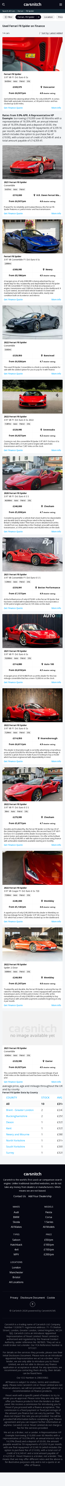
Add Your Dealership (40, 1196)
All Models (49, 1227)
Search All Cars (8, 11)
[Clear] (39, 17)
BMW (16, 1217)
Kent (8, 1128)
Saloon (16, 1239)
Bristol (16, 1277)
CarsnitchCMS (49, 1310)
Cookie (51, 1297)
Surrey (10, 1152)
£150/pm (49, 1249)
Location (48, 17)
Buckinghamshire (16, 1116)
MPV (16, 1254)
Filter (10, 17)
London (16, 1267)
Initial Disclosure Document (17, 1355)
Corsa (48, 1217)
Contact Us (19, 1196)
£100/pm (49, 1244)
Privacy (14, 1297)
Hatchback (16, 1244)
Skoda (16, 1222)
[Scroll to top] (32, 1304)
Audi (16, 1212)
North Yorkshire (15, 1140)
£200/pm (49, 1254)
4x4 (16, 1249)
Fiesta (48, 1212)
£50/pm (48, 1239)
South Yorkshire (15, 1146)
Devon (10, 1122)
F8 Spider (30, 11)
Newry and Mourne (17, 1134)
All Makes (16, 1227)
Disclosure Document (32, 1297)
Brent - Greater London (20, 1110)
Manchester (16, 1272)
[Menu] (61, 4)
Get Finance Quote (13, 107)
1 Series (48, 1222)
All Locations (16, 1282)
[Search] (3, 4)
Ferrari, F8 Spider (26, 17)
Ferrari (20, 11)
